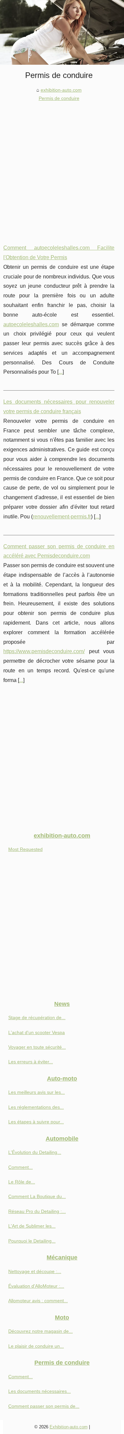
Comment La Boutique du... (37, 1196)
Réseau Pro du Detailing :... (37, 1211)
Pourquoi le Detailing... (32, 1241)
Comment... (20, 1167)
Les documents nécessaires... (39, 1391)
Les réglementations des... (36, 1107)
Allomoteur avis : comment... (38, 1300)
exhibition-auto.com (61, 90)
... (60, 372)
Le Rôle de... (21, 1181)
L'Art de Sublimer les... (32, 1226)
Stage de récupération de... (36, 1017)
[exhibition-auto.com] (62, 32)
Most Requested (25, 849)
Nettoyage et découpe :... (34, 1271)
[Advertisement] (62, 168)
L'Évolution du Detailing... (34, 1152)
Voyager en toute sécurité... (37, 1047)
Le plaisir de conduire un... (36, 1346)
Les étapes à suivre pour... (36, 1121)
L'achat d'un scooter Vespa (36, 1032)
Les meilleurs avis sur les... (36, 1092)
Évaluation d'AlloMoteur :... (36, 1286)
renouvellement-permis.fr (62, 516)
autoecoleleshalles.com (31, 324)
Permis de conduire (59, 98)
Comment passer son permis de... (43, 1406)
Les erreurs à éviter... (30, 1061)
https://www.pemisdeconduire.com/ (44, 651)
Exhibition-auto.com (69, 1426)
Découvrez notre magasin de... (40, 1331)
